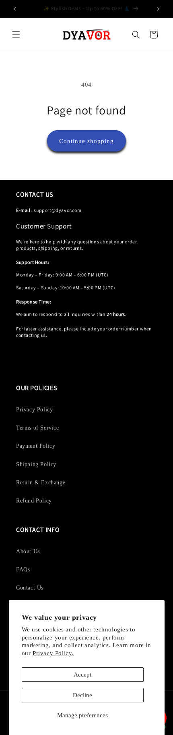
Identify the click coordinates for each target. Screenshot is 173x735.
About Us (28, 551)
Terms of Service (37, 428)
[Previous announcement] (15, 9)
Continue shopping (86, 141)
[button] (16, 35)
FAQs (23, 570)
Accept (82, 674)
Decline (82, 695)
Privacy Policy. (53, 653)
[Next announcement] (158, 9)
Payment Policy (35, 446)
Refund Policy (34, 501)
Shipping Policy (36, 464)
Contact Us (29, 588)
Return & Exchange (40, 483)
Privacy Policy (34, 410)
